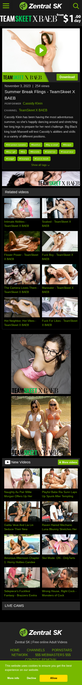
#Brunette (35, 152)
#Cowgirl (10, 159)
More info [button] (13, 678)
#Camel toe (50, 152)
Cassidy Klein (33, 103)
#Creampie (24, 159)
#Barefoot (35, 145)
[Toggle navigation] (6, 6)
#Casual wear (67, 152)
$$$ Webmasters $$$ (53, 655)
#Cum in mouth (42, 159)
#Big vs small (52, 145)
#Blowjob (67, 145)
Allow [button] (53, 678)
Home (15, 650)
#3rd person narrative (16, 145)
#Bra (23, 152)
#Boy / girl (10, 152)
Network (20, 655)
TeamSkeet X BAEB (33, 110)
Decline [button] (31, 678)
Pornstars (62, 650)
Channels (36, 650)
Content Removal (41, 659)
